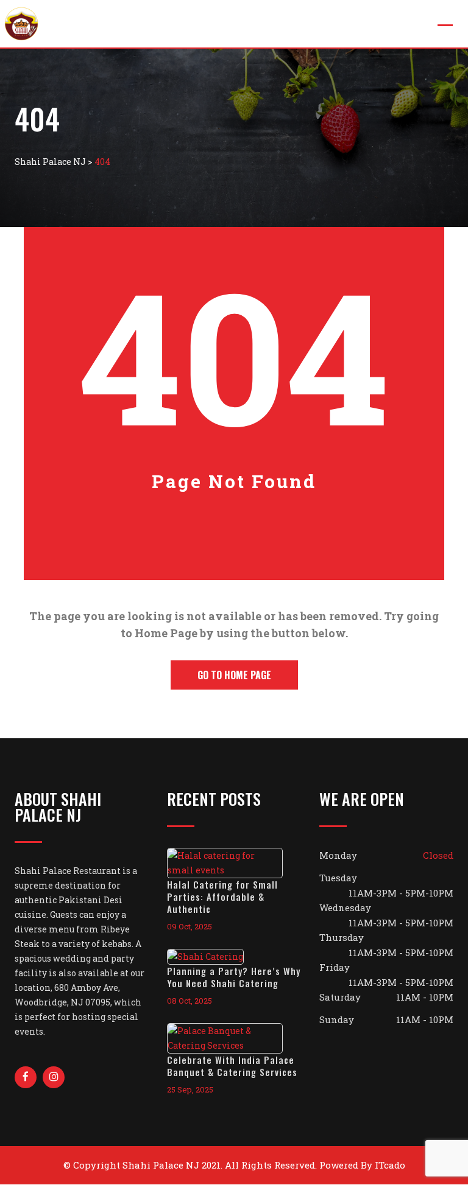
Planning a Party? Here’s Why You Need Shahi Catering (233, 977)
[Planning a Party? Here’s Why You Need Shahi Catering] (214, 957)
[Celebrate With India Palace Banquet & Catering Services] (234, 1038)
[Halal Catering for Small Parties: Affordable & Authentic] (234, 863)
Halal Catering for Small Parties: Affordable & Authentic (222, 896)
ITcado (390, 1165)
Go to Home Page (234, 675)
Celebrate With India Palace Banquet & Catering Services (232, 1065)
